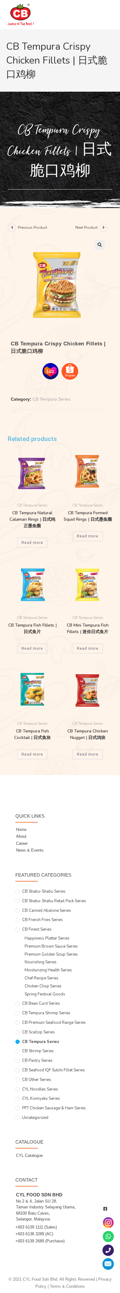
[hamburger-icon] (105, 17)
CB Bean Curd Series (41, 1003)
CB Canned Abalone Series (46, 910)
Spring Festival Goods (45, 994)
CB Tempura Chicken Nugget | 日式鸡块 (87, 734)
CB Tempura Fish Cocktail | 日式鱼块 (32, 734)
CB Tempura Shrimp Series (46, 1013)
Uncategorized (35, 1117)
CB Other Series (36, 1079)
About (21, 836)
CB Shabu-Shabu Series (44, 891)
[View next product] (103, 227)
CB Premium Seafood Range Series (54, 1022)
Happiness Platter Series (47, 938)
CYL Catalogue (29, 1155)
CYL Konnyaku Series (41, 1098)
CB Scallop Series (38, 1032)
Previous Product (32, 227)
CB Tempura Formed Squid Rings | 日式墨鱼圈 (88, 516)
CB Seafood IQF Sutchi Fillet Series (53, 1070)
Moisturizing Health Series (48, 970)
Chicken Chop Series (43, 986)
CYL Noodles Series (40, 1089)
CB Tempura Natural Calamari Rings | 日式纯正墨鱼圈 (32, 519)
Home (21, 829)
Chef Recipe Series (41, 978)
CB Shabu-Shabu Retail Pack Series (54, 901)
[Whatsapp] (108, 1236)
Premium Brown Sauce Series (51, 946)
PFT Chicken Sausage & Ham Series (54, 1108)
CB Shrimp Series (38, 1051)
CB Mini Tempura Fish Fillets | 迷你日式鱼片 (88, 628)
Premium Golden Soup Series (51, 954)
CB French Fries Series (42, 920)
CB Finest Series (37, 929)
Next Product (86, 227)
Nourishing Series (41, 962)
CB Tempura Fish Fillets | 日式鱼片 (32, 628)
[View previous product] (12, 227)
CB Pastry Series (37, 1060)
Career (22, 843)
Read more (32, 542)
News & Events (30, 850)
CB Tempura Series (51, 399)
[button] (100, 245)
